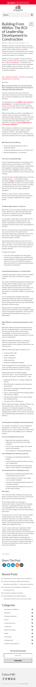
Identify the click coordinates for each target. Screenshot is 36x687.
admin (5, 42)
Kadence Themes (24, 683)
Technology (7, 637)
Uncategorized (8, 640)
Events (6, 619)
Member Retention (10, 630)
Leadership (7, 626)
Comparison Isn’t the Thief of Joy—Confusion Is (17, 578)
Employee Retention (20, 42)
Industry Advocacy (9, 623)
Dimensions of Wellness (11, 609)
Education (7, 613)
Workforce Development (11, 643)
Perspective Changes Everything (13, 593)
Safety (6, 633)
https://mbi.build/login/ (12, 62)
